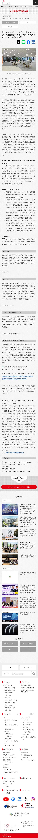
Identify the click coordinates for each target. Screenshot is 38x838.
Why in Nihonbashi (8, 755)
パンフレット (7, 769)
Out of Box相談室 (26, 685)
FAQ (10, 667)
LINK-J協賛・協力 (10, 690)
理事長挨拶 (6, 752)
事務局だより (9, 736)
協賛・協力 (26, 734)
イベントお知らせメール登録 (10, 791)
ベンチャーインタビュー (11, 742)
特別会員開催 (9, 693)
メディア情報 (27, 725)
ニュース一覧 (25, 717)
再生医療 (10, 26)
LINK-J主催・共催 (10, 688)
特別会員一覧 (25, 752)
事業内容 (6, 765)
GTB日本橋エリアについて (10, 773)
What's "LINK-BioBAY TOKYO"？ (27, 691)
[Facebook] (13, 800)
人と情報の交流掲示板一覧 (28, 738)
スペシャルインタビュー (11, 726)
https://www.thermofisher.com (15, 452)
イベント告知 (27, 732)
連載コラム (8, 738)
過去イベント (9, 697)
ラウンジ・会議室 (8, 781)
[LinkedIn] (20, 800)
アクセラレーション (28, 729)
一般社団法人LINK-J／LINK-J (6, 2)
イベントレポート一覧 (10, 700)
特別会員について (26, 755)
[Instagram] (33, 800)
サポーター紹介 (8, 762)
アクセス (6, 786)
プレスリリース (27, 722)
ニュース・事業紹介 (27, 643)
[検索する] (34, 673)
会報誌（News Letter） (9, 730)
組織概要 (6, 767)
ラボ (28, 22)
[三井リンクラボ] (27, 805)
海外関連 (25, 727)
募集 (10, 649)
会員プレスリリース (10, 22)
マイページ (25, 790)
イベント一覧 (7, 685)
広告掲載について (27, 823)
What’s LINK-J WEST (9, 757)
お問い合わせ (28, 667)
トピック (25, 720)
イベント (28, 649)
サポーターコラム (10, 745)
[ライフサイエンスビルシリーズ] (10, 805)
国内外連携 (6, 760)
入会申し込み (25, 757)
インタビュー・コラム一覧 (10, 721)
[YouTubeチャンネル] (6, 800)
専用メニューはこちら (27, 760)
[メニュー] (35, 2)
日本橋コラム (9, 733)
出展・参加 (8, 695)
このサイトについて (28, 821)
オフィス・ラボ (8, 783)
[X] (26, 800)
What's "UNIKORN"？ (27, 687)
